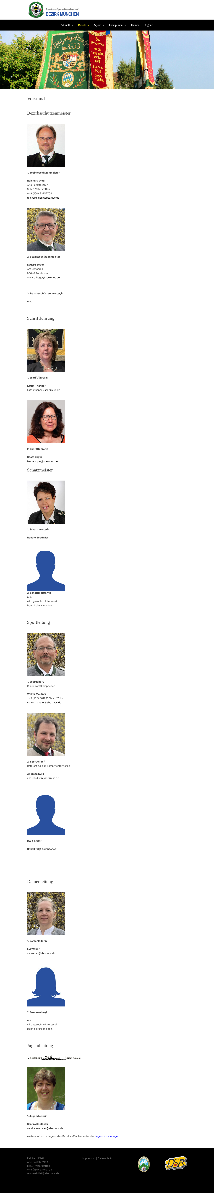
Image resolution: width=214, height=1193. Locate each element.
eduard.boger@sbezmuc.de (43, 277)
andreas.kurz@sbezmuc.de (43, 778)
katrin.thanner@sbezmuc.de (43, 390)
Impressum (88, 1158)
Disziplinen (116, 25)
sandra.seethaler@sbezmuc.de (45, 1128)
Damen (135, 25)
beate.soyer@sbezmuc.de (42, 461)
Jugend (149, 25)
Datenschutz (105, 1158)
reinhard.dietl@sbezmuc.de (43, 197)
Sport (97, 25)
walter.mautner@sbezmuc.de (44, 702)
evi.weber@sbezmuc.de (41, 953)
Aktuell (65, 25)
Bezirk (82, 25)
